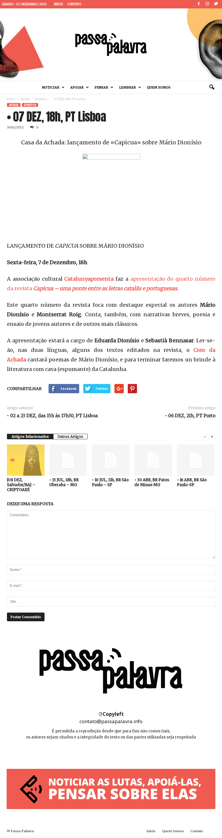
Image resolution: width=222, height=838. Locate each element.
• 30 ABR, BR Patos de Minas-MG (151, 482)
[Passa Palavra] (111, 45)
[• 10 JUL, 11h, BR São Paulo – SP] (111, 460)
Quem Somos (159, 87)
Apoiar (77, 87)
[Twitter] (215, 4)
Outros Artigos (70, 436)
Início (58, 4)
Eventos (41, 99)
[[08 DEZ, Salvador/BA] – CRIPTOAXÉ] (26, 460)
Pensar (101, 87)
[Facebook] (198, 4)
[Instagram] (207, 4)
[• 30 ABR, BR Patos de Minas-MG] (153, 460)
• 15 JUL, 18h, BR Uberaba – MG (64, 482)
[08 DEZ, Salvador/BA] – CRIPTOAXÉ (21, 484)
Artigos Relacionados (30, 436)
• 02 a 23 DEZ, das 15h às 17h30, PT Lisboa (52, 415)
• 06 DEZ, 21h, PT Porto (190, 415)
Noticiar (50, 87)
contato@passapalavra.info (111, 721)
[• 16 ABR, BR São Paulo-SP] (195, 460)
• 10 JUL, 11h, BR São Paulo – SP (110, 482)
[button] (211, 87)
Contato (74, 4)
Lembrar (127, 87)
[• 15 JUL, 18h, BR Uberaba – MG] (68, 460)
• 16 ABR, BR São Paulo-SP (192, 482)
